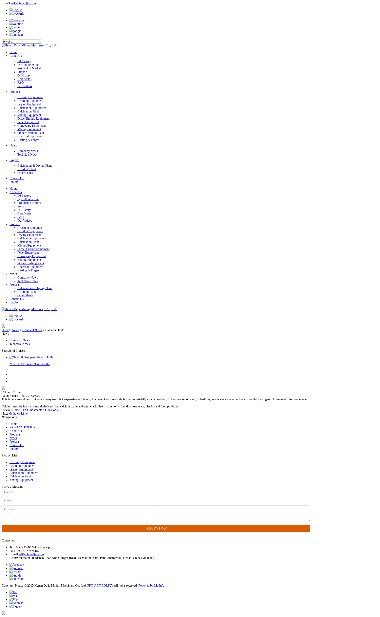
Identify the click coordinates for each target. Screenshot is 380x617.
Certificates (24, 79)
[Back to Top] (14, 599)
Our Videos (24, 86)
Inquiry (14, 181)
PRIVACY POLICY (23, 427)
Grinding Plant (26, 169)
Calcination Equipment (31, 108)
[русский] (17, 13)
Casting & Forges (28, 140)
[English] (16, 10)
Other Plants (25, 172)
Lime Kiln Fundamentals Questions (35, 410)
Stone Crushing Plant (30, 132)
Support (22, 72)
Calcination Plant (28, 111)
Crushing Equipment (30, 97)
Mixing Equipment (29, 115)
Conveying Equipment (31, 125)
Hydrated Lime (18, 413)
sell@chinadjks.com (23, 3)
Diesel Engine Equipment (33, 118)
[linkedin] (16, 34)
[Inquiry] (16, 606)
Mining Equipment (29, 129)
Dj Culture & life (28, 64)
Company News (27, 151)
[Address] (16, 603)
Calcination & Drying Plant (34, 165)
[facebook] (17, 20)
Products (15, 91)
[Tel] (13, 592)
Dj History (24, 75)
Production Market (29, 68)
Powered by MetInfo (151, 585)
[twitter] (15, 27)
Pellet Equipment (28, 122)
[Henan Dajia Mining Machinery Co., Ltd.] (29, 45)
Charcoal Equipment (30, 136)
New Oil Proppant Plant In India (30, 364)
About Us (16, 55)
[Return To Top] (3, 613)
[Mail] (14, 595)
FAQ (20, 82)
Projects (14, 160)
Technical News (27, 154)
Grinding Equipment (30, 100)
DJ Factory (24, 61)
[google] (15, 31)
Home (13, 52)
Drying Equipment (29, 104)
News (13, 145)
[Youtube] (16, 24)
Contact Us (17, 178)
